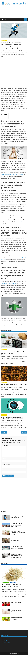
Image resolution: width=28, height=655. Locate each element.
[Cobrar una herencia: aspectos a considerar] (6, 548)
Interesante (3, 40)
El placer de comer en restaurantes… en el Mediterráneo (16, 525)
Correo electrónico (6, 464)
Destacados (4, 563)
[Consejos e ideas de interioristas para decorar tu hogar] (6, 532)
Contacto (4, 638)
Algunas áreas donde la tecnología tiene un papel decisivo (4, 432)
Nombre (4, 458)
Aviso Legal (4, 640)
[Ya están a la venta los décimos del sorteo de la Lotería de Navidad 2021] (14, 373)
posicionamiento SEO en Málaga (8, 283)
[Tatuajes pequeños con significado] (6, 611)
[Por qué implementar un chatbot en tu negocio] (14, 405)
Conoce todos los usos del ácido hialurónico (24, 432)
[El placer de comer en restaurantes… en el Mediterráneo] (6, 525)
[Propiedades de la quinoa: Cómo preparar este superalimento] (14, 574)
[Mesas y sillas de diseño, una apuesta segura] (6, 540)
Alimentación (5, 582)
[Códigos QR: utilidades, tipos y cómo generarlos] (6, 517)
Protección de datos (6, 644)
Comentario (5, 445)
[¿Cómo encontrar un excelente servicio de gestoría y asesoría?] (6, 555)
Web (3, 469)
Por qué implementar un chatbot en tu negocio (12, 417)
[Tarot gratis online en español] (6, 604)
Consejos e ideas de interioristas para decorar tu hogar (18, 533)
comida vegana (23, 222)
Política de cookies (6, 642)
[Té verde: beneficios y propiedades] (6, 619)
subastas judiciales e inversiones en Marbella (13, 174)
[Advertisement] (16, 9)
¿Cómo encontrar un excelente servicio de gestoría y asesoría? (16, 556)
